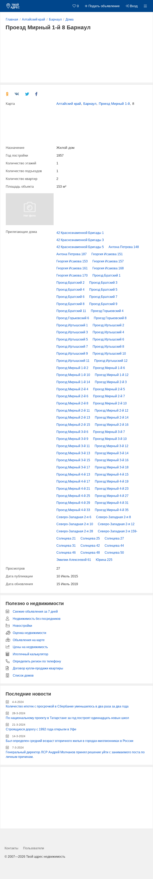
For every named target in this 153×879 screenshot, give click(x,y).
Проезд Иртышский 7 (72, 346)
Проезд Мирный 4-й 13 (73, 474)
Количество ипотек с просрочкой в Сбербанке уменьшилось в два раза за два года (67, 706)
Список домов (23, 675)
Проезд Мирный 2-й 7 (109, 396)
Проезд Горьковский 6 (72, 318)
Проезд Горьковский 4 (107, 311)
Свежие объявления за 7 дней (35, 611)
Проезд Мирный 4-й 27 (111, 495)
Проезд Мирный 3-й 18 (111, 467)
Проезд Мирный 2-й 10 (110, 403)
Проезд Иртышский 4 (108, 332)
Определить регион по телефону (37, 661)
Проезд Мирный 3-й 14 (111, 453)
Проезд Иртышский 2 (108, 325)
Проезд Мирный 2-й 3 (111, 382)
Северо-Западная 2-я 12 (116, 524)
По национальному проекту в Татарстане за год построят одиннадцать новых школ (67, 718)
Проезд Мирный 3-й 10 (110, 438)
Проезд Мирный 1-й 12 (111, 375)
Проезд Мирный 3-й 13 (73, 453)
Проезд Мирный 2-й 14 (111, 417)
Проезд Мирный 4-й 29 (73, 502)
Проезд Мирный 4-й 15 (111, 474)
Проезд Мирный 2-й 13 (73, 417)
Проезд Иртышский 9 (72, 353)
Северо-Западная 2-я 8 (113, 517)
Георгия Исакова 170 (72, 275)
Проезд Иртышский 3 (72, 332)
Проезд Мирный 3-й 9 (72, 438)
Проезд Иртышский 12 (111, 360)
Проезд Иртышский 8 (108, 346)
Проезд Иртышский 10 (109, 353)
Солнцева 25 (90, 538)
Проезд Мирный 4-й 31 (111, 502)
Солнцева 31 (66, 545)
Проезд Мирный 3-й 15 (73, 460)
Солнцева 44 (114, 545)
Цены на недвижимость (30, 647)
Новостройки (22, 625)
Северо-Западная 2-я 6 (73, 517)
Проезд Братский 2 (70, 282)
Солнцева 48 (90, 552)
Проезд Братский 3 (103, 282)
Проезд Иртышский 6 (108, 339)
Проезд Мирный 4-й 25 (73, 495)
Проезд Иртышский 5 (72, 339)
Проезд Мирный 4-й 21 (73, 488)
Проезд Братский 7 (103, 296)
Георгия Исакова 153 (72, 261)
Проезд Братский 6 (70, 296)
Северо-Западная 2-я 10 (74, 524)
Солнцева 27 (114, 538)
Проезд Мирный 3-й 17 (73, 467)
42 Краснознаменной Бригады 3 (80, 240)
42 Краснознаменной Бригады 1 (80, 232)
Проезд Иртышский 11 (72, 360)
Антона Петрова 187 (71, 254)
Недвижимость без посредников (37, 618)
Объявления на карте (29, 640)
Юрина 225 (104, 559)
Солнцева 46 (66, 552)
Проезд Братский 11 (71, 311)
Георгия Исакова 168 (108, 268)
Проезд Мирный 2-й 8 (72, 403)
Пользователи (33, 848)
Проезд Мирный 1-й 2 (72, 368)
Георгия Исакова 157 (108, 261)
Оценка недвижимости (29, 633)
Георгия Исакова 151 (107, 254)
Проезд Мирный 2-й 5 (109, 389)
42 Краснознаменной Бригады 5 (80, 247)
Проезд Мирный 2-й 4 (72, 389)
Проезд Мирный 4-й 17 (73, 481)
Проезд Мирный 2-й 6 (72, 396)
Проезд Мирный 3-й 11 (73, 446)
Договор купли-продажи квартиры (38, 668)
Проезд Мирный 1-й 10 (73, 375)
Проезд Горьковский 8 (110, 318)
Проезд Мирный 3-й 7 (109, 432)
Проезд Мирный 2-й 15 (73, 424)
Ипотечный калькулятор (30, 654)
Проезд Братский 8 (70, 304)
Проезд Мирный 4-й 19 (111, 481)
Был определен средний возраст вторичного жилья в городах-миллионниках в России (69, 741)
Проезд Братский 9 (103, 304)
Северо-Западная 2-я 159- (117, 531)
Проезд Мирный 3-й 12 (111, 446)
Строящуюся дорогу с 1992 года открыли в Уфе (41, 729)
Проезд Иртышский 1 (72, 325)
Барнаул (89, 104)
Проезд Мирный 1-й (114, 104)
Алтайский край (68, 104)
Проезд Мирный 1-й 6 (109, 368)
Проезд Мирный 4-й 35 (111, 510)
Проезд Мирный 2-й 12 (111, 410)
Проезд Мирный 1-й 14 (73, 382)
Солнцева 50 (114, 552)
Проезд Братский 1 (106, 275)
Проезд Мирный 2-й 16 (111, 424)
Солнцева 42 (90, 545)
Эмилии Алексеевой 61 (73, 559)
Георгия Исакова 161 (72, 268)
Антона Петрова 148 (124, 247)
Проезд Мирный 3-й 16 (111, 460)
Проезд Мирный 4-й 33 (73, 510)
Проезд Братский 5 (103, 289)
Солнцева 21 (66, 538)
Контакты (11, 848)
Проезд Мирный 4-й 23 (111, 488)
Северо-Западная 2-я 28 (74, 531)
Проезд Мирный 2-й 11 (73, 410)
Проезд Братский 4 (70, 289)
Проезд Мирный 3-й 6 (72, 432)
